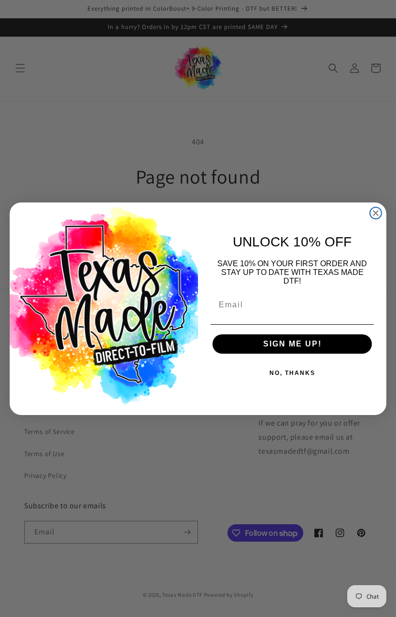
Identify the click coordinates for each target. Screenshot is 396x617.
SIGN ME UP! (292, 344)
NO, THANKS (292, 373)
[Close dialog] (376, 213)
